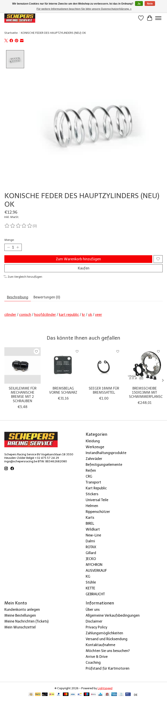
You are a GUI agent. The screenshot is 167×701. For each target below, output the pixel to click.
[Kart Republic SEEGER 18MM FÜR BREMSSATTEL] (104, 365)
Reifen (91, 470)
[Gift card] (107, 694)
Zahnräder (94, 459)
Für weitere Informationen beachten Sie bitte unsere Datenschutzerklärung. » (84, 8)
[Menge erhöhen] (17, 247)
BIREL (90, 523)
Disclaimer (94, 621)
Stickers (92, 494)
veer (98, 315)
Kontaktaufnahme (100, 645)
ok (90, 315)
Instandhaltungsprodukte (106, 453)
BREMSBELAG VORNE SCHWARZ (63, 390)
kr (83, 315)
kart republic (69, 315)
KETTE (90, 588)
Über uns (93, 609)
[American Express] (114, 694)
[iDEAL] (51, 694)
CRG (89, 476)
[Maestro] (86, 694)
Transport (93, 482)
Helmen (92, 506)
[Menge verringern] (8, 247)
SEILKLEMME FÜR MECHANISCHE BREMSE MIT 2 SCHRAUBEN (23, 394)
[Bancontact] (79, 694)
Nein (150, 3)
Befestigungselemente (104, 465)
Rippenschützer (98, 512)
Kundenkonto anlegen (22, 609)
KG (88, 576)
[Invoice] (121, 694)
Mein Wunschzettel (20, 627)
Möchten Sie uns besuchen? (108, 651)
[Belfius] (93, 694)
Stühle (91, 582)
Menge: (9, 240)
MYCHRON (94, 565)
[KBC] (100, 694)
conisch (25, 315)
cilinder (10, 315)
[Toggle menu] (158, 18)
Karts (90, 518)
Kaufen (83, 268)
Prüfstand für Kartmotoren (107, 668)
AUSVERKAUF (96, 570)
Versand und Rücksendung (106, 639)
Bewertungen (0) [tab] (46, 297)
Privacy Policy (96, 627)
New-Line (93, 535)
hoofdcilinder (45, 315)
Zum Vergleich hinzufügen (25, 276)
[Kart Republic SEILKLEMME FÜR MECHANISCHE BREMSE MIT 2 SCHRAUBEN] (22, 365)
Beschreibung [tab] (17, 297)
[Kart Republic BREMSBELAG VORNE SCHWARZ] (63, 365)
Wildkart (93, 529)
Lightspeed (105, 688)
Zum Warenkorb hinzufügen (78, 259)
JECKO (91, 559)
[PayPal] (38, 694)
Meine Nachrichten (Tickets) (26, 621)
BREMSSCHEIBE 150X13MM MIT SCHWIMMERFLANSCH (147, 392)
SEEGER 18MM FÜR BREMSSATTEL (104, 390)
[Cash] (31, 694)
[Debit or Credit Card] (45, 694)
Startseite (11, 32)
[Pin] (128, 694)
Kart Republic (96, 488)
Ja (138, 3)
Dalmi (90, 541)
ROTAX (91, 547)
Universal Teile (97, 500)
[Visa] (72, 694)
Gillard (91, 553)
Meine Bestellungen (20, 615)
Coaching (93, 662)
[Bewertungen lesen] (18, 225)
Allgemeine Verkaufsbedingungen (113, 615)
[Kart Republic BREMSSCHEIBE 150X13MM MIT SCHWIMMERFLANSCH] (144, 365)
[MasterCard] (65, 694)
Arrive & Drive (97, 657)
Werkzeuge (95, 447)
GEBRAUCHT (95, 594)
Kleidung (93, 441)
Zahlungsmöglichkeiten (104, 633)
